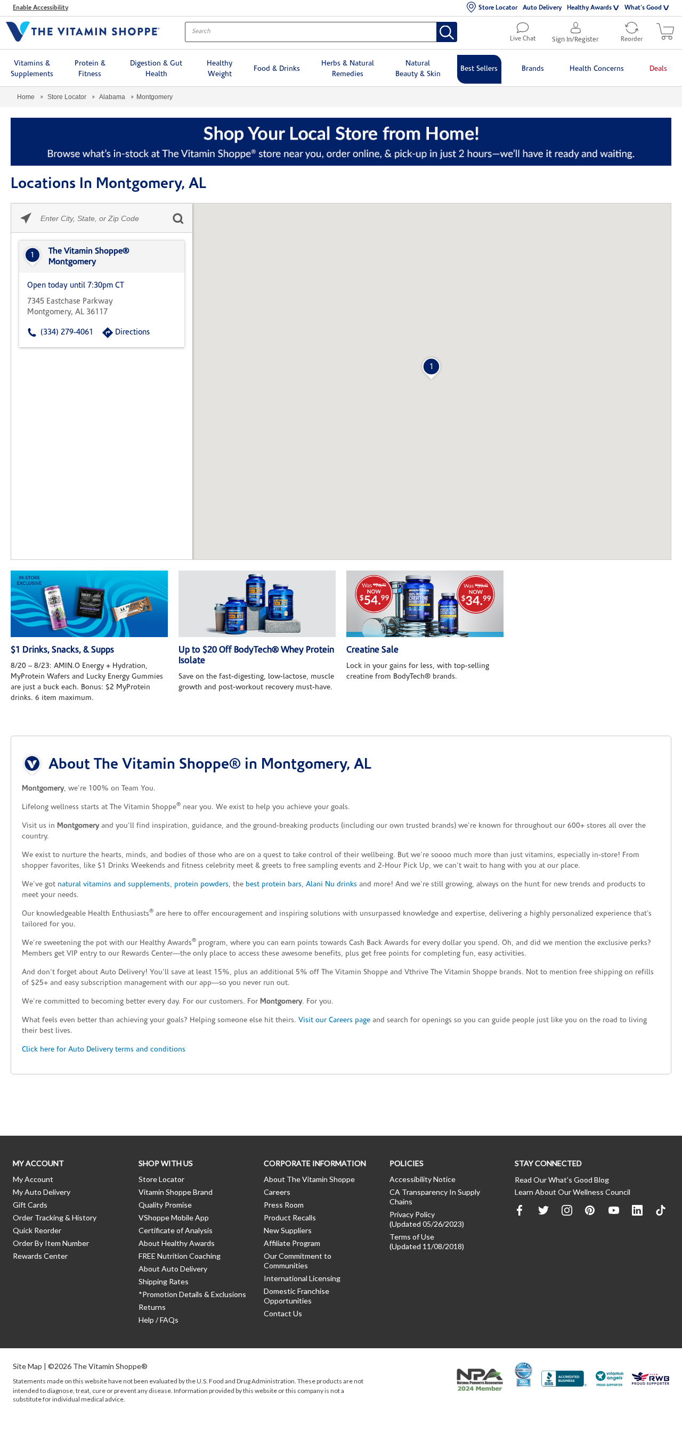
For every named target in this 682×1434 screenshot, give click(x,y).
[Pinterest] (590, 1210)
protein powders (201, 885)
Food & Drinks (277, 69)
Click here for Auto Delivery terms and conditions (103, 1050)
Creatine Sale (372, 650)
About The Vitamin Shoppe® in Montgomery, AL (209, 764)
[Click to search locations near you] (25, 218)
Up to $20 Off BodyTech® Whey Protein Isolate (256, 655)
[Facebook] (520, 1210)
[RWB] (650, 1380)
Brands (533, 69)
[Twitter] (543, 1210)
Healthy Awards (589, 8)
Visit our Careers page (334, 1020)
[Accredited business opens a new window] (564, 1380)
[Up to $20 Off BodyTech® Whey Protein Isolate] (257, 604)
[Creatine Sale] (425, 604)
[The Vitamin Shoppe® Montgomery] (102, 257)
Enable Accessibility (40, 8)
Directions (132, 333)
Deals (658, 69)
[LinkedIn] (637, 1210)
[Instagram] (567, 1210)
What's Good (643, 8)
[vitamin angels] (610, 1380)
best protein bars (274, 885)
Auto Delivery (542, 8)
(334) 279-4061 (66, 333)
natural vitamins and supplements (114, 885)
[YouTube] (613, 1210)
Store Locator (497, 8)
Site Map (27, 1366)
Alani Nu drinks (331, 885)
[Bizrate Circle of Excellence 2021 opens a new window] (523, 1374)
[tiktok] (660, 1210)
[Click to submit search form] (177, 218)
